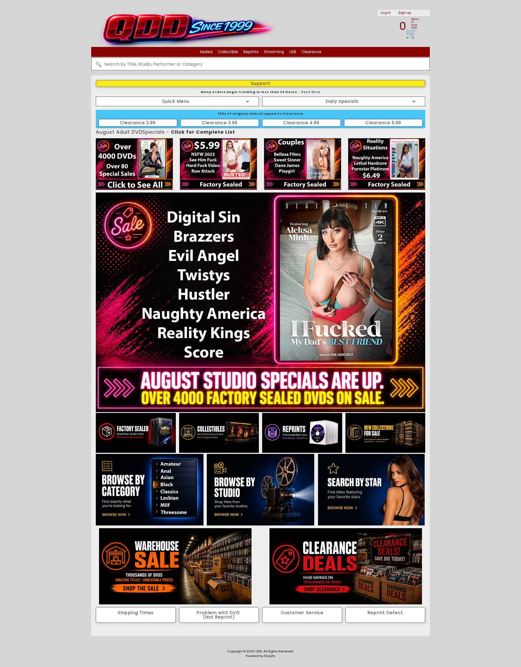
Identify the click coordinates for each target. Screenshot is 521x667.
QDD (258, 651)
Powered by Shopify (260, 656)
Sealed (206, 51)
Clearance (311, 51)
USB (292, 51)
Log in (386, 13)
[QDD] (186, 36)
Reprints (251, 51)
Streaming (274, 51)
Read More (310, 92)
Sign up (404, 13)
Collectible (228, 51)
